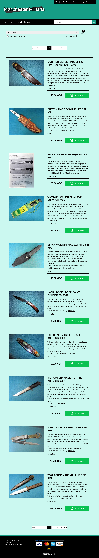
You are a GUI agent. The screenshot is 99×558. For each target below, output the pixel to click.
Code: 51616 (51, 501)
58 (53, 48)
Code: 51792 (51, 133)
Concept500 (52, 554)
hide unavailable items (17, 36)
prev (33, 48)
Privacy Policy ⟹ (9, 542)
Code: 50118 (51, 176)
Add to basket (79, 95)
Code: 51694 (51, 314)
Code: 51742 (51, 271)
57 (49, 48)
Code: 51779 (51, 224)
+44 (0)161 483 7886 (62, 2)
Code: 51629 (51, 406)
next (65, 48)
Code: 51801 (51, 88)
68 (61, 48)
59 (57, 48)
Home (6, 22)
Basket (19, 22)
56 (45, 48)
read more (51, 85)
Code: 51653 (51, 357)
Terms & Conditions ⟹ (11, 540)
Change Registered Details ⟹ (13, 544)
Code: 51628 (51, 454)
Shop (12, 22)
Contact (27, 22)
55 (41, 48)
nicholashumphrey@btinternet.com (83, 2)
